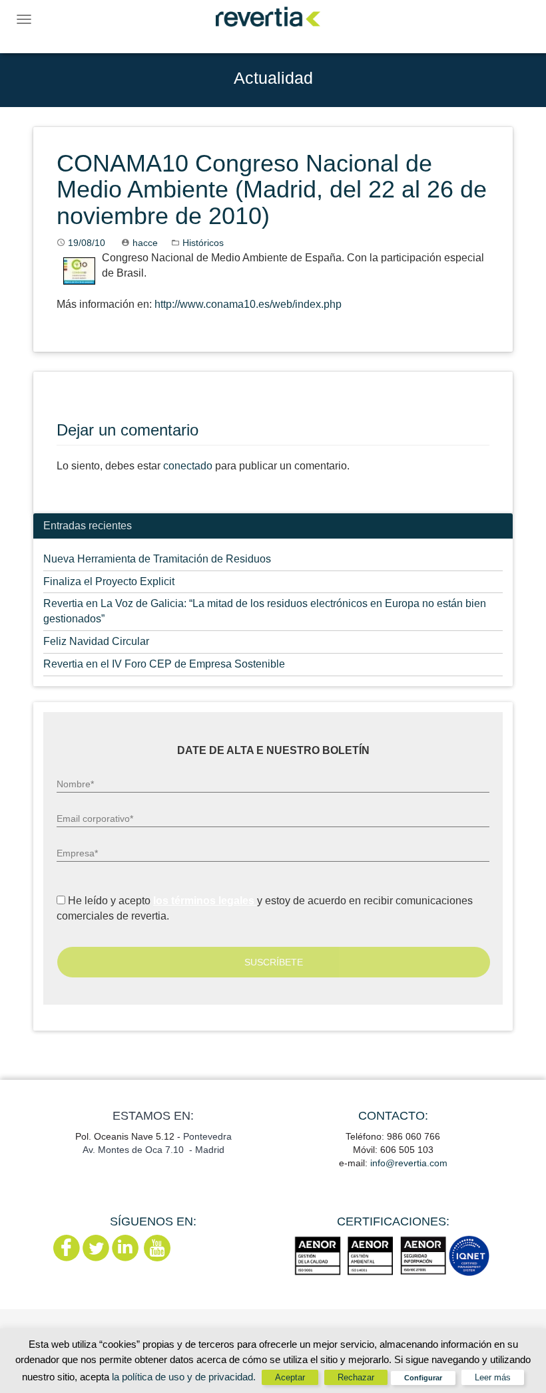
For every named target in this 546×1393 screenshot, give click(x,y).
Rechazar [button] (356, 1377)
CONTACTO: (393, 1115)
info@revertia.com (408, 1163)
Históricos (203, 242)
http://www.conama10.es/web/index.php (248, 304)
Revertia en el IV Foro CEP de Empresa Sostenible (164, 664)
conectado (187, 465)
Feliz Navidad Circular (96, 641)
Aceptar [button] (290, 1377)
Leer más (493, 1377)
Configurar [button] (423, 1378)
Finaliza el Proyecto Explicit (108, 581)
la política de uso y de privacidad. (185, 1376)
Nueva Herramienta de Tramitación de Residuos (157, 559)
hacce (145, 242)
